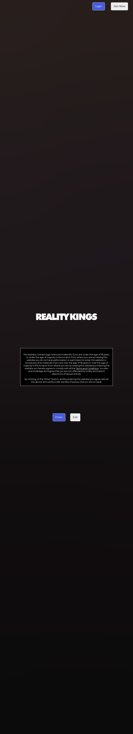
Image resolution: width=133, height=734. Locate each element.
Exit (75, 417)
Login (98, 6)
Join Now (119, 6)
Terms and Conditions (87, 368)
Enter (59, 417)
